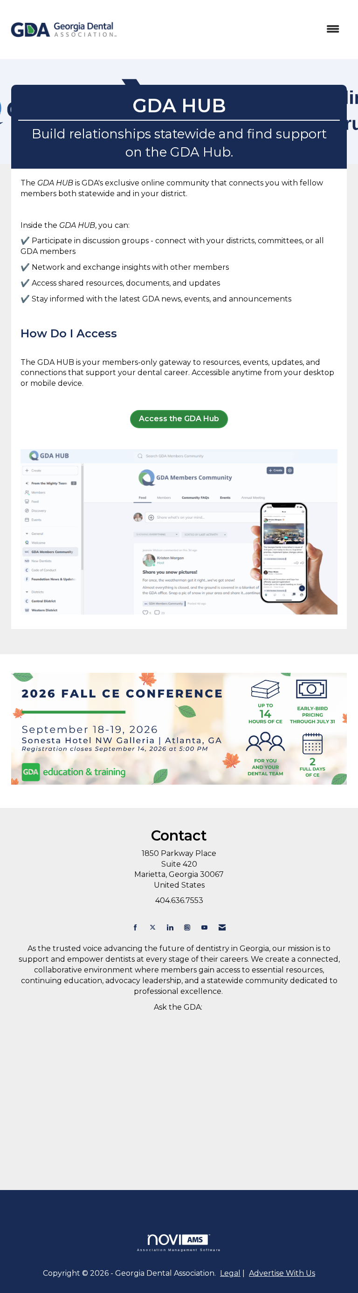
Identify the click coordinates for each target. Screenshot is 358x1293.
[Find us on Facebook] (135, 927)
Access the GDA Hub (179, 418)
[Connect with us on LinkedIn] (170, 927)
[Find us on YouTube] (204, 927)
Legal (230, 1273)
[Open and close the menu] (234, 30)
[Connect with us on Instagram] (187, 927)
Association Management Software (179, 1250)
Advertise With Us (282, 1273)
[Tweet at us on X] (152, 927)
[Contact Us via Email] (222, 927)
